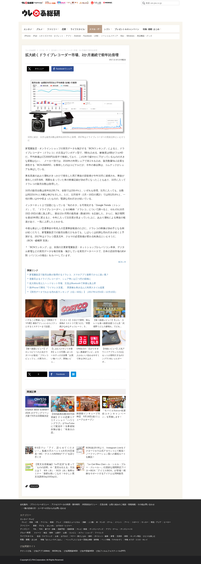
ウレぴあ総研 (27, 2)
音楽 (31, 522)
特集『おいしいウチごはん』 (52, 540)
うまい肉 (96, 2)
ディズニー (25, 529)
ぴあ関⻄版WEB (71, 551)
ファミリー (52, 29)
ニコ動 (91, 522)
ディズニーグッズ (96, 529)
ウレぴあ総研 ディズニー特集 (50, 2)
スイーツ (37, 533)
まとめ (34, 539)
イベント (118, 522)
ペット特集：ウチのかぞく (111, 540)
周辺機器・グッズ (144, 36)
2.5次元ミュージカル (72, 522)
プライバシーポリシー (39, 504)
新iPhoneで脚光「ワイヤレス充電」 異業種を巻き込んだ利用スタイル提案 (66, 287)
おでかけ (64, 536)
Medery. (108, 2)
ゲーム (109, 522)
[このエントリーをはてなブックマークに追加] (73, 374)
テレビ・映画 (82, 529)
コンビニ (72, 533)
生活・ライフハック (44, 536)
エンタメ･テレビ (27, 519)
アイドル (44, 522)
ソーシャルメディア (109, 36)
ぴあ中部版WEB (87, 551)
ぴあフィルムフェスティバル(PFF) (110, 551)
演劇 (84, 522)
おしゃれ (50, 526)
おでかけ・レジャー (64, 526)
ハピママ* (38, 2)
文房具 (119, 536)
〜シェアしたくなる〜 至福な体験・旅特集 (82, 540)
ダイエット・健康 (101, 536)
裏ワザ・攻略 (50, 529)
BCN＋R (122, 262)
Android (77, 36)
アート (127, 522)
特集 (22, 539)
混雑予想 (61, 529)
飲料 (51, 533)
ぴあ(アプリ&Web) (42, 551)
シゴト (107, 29)
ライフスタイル (78, 29)
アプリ (68, 36)
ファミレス (99, 533)
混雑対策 (70, 529)
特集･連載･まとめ (151, 29)
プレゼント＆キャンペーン (127, 29)
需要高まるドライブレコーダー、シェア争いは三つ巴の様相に (60, 279)
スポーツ (135, 522)
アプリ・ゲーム (112, 529)
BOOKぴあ (56, 551)
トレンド (34, 486)
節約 (90, 536)
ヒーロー (167, 522)
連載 (28, 539)
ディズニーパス (126, 529)
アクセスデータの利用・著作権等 (66, 504)
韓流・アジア (156, 522)
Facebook (87, 36)
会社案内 (24, 504)
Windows (130, 36)
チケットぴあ (25, 551)
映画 (52, 522)
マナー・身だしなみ (78, 536)
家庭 (35, 526)
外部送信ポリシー (89, 504)
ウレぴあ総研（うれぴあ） (41, 13)
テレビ (24, 522)
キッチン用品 (135, 536)
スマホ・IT (94, 29)
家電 (112, 536)
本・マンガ (100, 522)
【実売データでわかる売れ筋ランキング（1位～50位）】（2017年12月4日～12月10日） (73, 292)
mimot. (61, 2)
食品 (45, 533)
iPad (35, 36)
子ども (41, 526)
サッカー (144, 522)
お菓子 (58, 533)
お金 (56, 536)
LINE (96, 36)
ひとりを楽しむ (149, 536)
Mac (122, 36)
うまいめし (72, 2)
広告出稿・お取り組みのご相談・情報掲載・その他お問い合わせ (127, 504)
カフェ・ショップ (85, 533)
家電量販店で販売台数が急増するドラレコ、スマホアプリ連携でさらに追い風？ (69, 274)
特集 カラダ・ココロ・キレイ (136, 540)
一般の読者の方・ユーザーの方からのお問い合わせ (44, 508)
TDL (34, 529)
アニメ (58, 522)
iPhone (27, 36)
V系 (36, 522)
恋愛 (64, 29)
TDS (40, 529)
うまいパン (84, 2)
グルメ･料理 (25, 533)
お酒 (65, 533)
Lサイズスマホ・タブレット (51, 36)
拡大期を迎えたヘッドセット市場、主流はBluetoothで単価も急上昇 (62, 283)
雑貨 (126, 536)
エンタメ (28, 29)
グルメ (39, 29)
